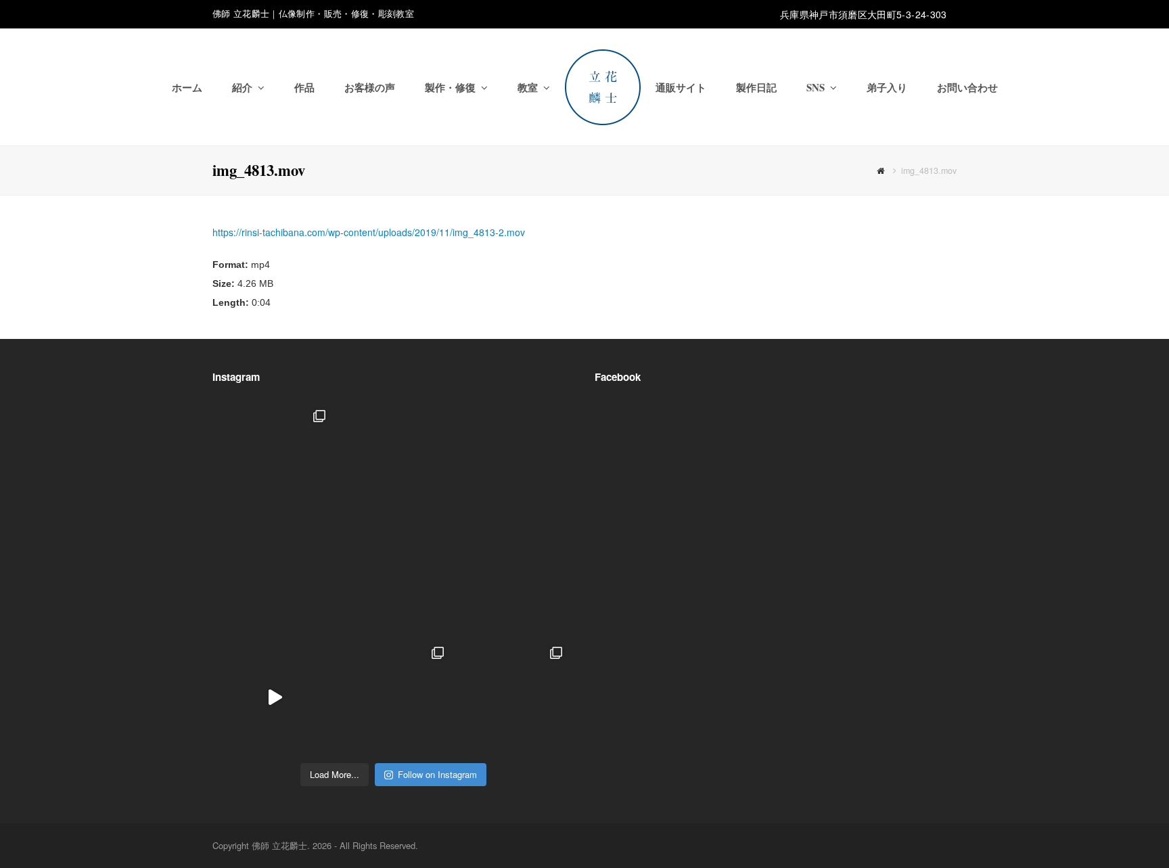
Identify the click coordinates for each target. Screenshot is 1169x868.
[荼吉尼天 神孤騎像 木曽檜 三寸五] (512, 579)
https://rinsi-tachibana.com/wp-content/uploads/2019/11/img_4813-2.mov (368, 232)
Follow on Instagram (437, 774)
